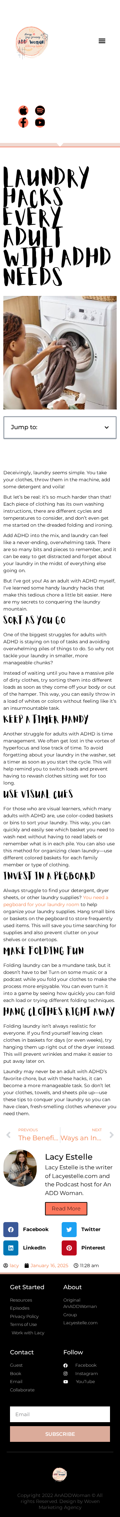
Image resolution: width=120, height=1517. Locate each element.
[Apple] (23, 111)
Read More (66, 1208)
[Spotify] (40, 111)
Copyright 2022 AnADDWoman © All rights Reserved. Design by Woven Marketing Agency (60, 1501)
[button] (102, 40)
